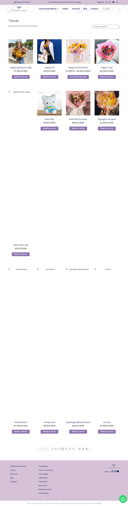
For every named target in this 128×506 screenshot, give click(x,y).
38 (79, 449)
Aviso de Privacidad (52, 503)
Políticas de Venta (67, 503)
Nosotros (76, 9)
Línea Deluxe (43, 474)
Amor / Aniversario (46, 470)
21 (73, 449)
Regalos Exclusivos (23, 2)
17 (59, 449)
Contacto (94, 9)
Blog (85, 9)
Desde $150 (43, 482)
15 (52, 449)
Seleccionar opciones (78, 77)
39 (83, 449)
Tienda (65, 9)
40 (86, 449)
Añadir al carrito (20, 77)
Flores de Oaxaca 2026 (35, 503)
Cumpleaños (43, 466)
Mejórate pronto (45, 489)
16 (56, 449)
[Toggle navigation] (104, 9)
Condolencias (44, 493)
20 (70, 449)
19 (66, 449)
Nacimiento (43, 485)
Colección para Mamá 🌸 (48, 9)
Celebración (43, 478)
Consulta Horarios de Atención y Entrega (65, 2)
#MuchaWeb (94, 503)
